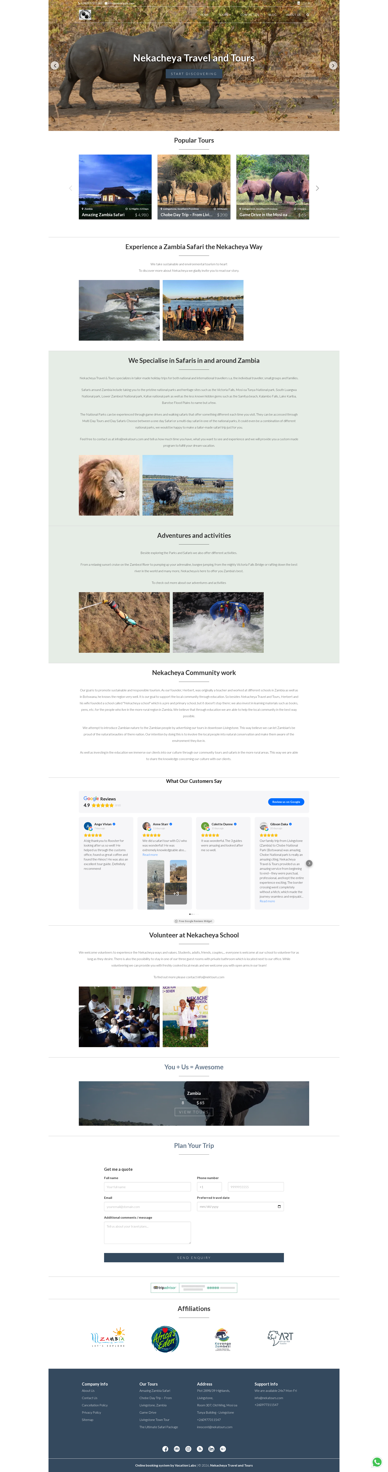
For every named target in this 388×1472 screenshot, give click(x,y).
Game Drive (147, 1412)
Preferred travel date (213, 1197)
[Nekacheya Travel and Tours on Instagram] (188, 1449)
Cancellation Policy (95, 1405)
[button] (79, 863)
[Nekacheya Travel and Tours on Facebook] (165, 1449)
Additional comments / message (128, 1217)
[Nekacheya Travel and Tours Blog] (200, 1449)
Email (108, 1197)
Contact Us (89, 1398)
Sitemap (87, 1419)
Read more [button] (150, 854)
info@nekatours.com (121, 3)
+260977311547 (91, 3)
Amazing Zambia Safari (154, 1390)
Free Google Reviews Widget (195, 921)
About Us (88, 1390)
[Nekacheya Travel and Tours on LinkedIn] (211, 1449)
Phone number (208, 1178)
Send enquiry (194, 1257)
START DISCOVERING (194, 74)
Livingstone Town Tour (154, 1419)
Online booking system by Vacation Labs (166, 1465)
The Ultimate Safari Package (158, 1427)
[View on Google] (88, 826)
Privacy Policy (91, 1412)
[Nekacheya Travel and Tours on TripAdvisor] (177, 1449)
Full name (111, 1178)
